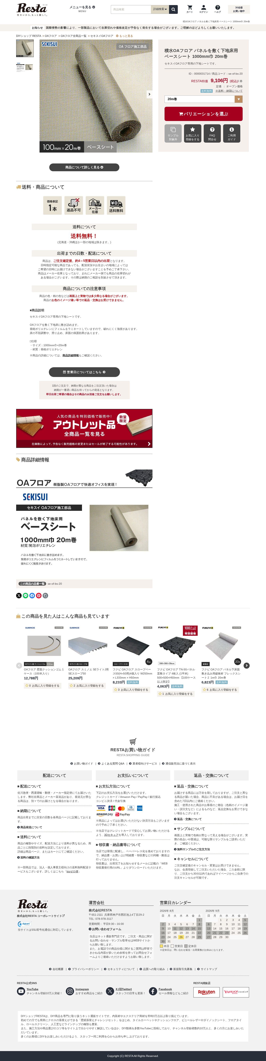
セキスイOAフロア (101, 35)
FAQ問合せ (212, 137)
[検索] (173, 9)
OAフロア (51, 35)
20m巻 (172, 99)
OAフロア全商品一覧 (73, 35)
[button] (82, 9)
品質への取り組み (154, 969)
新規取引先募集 (182, 969)
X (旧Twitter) (124, 989)
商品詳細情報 (71, 355)
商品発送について (31, 827)
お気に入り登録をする (192, 137)
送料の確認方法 (30, 857)
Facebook (165, 989)
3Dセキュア (111, 834)
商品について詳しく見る (82, 167)
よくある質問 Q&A (112, 763)
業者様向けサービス (145, 763)
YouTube (32, 989)
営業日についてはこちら (84, 372)
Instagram (82, 989)
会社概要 (58, 969)
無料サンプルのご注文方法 (193, 849)
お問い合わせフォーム (106, 929)
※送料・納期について (229, 90)
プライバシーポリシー (85, 969)
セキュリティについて (121, 969)
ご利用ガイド (232, 137)
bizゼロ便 (72, 871)
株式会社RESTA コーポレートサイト (39, 915)
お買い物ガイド (83, 763)
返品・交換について (189, 819)
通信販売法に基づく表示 (181, 763)
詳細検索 (158, 9)
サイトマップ (209, 969)
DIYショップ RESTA (28, 35)
